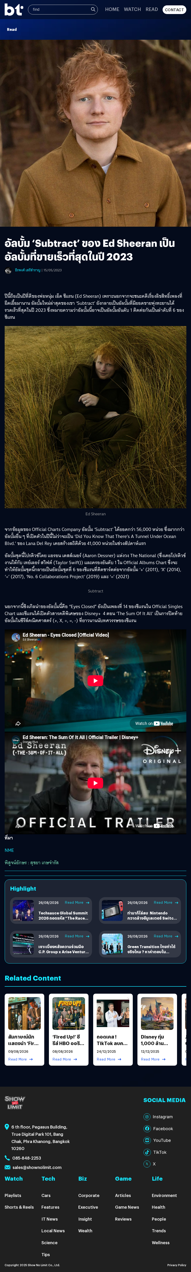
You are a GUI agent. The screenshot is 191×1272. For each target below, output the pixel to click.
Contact (174, 9)
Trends (159, 1230)
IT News (49, 1219)
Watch (132, 9)
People (159, 1219)
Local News (53, 1230)
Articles (123, 1195)
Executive (88, 1207)
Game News (127, 1207)
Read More (74, 902)
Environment (164, 1195)
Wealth (85, 1230)
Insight (85, 1219)
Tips (45, 1254)
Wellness (161, 1242)
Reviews (123, 1219)
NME (9, 850)
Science (49, 1242)
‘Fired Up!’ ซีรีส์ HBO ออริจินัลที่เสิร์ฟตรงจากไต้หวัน (67, 1046)
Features (50, 1207)
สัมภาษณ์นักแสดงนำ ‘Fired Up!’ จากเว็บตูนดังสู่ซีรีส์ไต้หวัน (24, 1046)
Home (112, 9)
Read (152, 9)
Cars (46, 1195)
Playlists (13, 1195)
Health (158, 1207)
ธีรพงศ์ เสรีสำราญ (28, 270)
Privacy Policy (176, 1265)
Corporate (88, 1195)
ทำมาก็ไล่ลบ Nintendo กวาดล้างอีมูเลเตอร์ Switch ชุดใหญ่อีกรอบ (151, 918)
